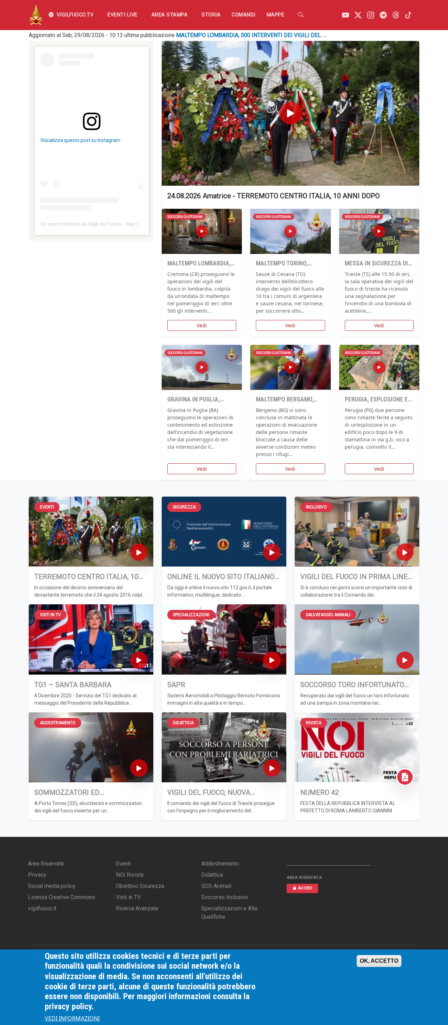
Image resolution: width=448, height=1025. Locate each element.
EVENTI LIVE (122, 15)
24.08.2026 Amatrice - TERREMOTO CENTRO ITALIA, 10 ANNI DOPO (273, 196)
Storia (211, 15)
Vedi (202, 325)
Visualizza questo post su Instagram (80, 140)
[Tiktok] (408, 15)
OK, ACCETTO (379, 961)
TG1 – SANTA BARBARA (72, 685)
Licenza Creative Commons (61, 897)
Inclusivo (316, 507)
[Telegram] (383, 15)
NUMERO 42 (319, 792)
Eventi (47, 507)
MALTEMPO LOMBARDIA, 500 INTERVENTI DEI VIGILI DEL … (251, 35)
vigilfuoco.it (42, 908)
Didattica (183, 722)
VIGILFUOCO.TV (75, 15)
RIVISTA (313, 722)
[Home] (36, 15)
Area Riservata (46, 863)
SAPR (176, 685)
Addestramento (58, 722)
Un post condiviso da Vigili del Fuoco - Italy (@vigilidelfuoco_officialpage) (120, 224)
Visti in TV (50, 614)
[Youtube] (345, 15)
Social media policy (52, 886)
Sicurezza (184, 507)
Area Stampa (170, 15)
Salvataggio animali (328, 614)
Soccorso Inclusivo (224, 897)
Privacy (37, 874)
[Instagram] (371, 15)
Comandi (243, 15)
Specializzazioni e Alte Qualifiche (229, 912)
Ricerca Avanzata (137, 908)
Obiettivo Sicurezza (140, 886)
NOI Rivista (130, 874)
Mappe (276, 15)
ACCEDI (305, 888)
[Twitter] (358, 15)
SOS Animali (216, 886)
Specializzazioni (191, 614)
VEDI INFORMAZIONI (72, 1019)
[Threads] (396, 15)
